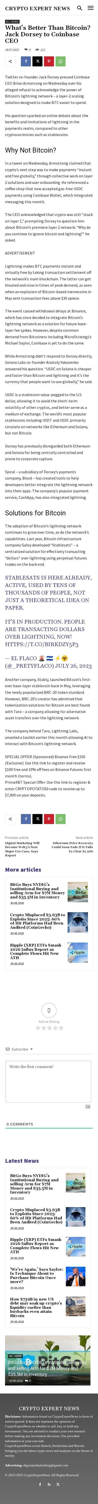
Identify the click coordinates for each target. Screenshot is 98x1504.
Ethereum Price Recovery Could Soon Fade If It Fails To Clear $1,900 (72, 847)
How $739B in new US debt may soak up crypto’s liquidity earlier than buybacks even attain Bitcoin (36, 1307)
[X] (37, 61)
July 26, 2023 (73, 666)
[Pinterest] (49, 61)
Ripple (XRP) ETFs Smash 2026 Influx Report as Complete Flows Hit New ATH (35, 951)
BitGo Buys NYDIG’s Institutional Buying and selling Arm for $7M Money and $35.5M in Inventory (37, 891)
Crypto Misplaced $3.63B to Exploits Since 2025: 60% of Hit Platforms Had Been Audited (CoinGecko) (37, 921)
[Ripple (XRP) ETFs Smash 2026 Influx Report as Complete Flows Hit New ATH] (78, 953)
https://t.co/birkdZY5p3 (41, 644)
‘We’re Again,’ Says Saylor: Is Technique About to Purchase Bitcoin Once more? (36, 1276)
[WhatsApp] (61, 61)
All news (12, 21)
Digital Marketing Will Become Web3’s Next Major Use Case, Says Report (22, 849)
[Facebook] (26, 61)
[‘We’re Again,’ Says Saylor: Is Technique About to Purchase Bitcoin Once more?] (75, 1276)
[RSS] (49, 1484)
